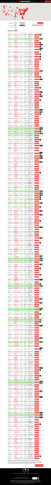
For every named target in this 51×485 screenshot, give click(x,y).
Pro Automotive (16, 44)
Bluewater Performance (16, 96)
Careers (28, 473)
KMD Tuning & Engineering (16, 342)
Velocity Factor (16, 430)
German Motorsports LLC (17, 379)
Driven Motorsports (16, 368)
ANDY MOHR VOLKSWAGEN (16, 176)
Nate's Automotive (16, 304)
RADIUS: (15, 27)
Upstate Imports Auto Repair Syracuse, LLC (16, 249)
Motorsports (13, 1)
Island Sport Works (16, 364)
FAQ (16, 473)
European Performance (16, 59)
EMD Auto (15, 79)
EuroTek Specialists (16, 131)
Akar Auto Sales (16, 351)
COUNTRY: (15, 22)
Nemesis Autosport (16, 441)
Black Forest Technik (16, 321)
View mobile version (25, 475)
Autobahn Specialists (16, 40)
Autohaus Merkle (17, 178)
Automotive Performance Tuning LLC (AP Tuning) (16, 279)
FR (43, 1)
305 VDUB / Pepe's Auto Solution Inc (16, 433)
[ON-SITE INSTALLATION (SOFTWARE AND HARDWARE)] (22, 25)
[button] (23, 18)
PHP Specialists (16, 128)
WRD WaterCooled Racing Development (16, 56)
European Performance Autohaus (16, 277)
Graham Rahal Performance (16, 175)
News (10, 1)
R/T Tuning (15, 325)
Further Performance (16, 114)
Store (31, 473)
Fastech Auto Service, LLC (16, 214)
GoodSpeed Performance (16, 104)
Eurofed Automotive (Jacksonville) (16, 389)
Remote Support (35, 473)
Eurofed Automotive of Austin (16, 167)
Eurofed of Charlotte (16, 266)
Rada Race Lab (16, 139)
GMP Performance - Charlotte (16, 264)
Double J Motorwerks (16, 42)
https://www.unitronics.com (37, 483)
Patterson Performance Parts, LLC (16, 110)
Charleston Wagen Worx (16, 366)
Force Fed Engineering (16, 377)
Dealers (5, 1)
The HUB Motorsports (16, 98)
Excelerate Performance (16, 382)
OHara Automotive (16, 168)
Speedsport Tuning (16, 353)
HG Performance (16, 94)
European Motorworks (16, 195)
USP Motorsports (17, 428)
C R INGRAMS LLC (16, 247)
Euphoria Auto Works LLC (16, 160)
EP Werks (15, 180)
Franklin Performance (16, 212)
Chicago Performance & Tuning (16, 150)
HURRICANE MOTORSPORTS (16, 46)
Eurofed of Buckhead (16, 229)
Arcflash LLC (16, 49)
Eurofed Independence (16, 438)
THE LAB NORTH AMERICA (16, 436)
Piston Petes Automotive (16, 120)
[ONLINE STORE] (20, 25)
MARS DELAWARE (16, 197)
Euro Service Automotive (16, 272)
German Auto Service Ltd (16, 172)
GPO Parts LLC (16, 191)
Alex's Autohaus (16, 66)
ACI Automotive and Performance (17, 284)
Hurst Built (16, 450)
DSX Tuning (15, 153)
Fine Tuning (16, 34)
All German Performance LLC (17, 242)
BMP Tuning (16, 133)
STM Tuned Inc (16, 444)
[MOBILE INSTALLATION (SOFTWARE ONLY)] (24, 25)
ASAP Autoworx (16, 334)
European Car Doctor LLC (16, 424)
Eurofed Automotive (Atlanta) (16, 232)
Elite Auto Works (17, 454)
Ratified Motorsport (16, 112)
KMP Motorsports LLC (17, 193)
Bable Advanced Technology (16, 223)
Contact (16, 1)
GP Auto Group (16, 290)
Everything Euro (16, 262)
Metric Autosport (16, 83)
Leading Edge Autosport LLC (16, 318)
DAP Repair (15, 260)
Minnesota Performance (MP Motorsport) (17, 116)
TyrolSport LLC (16, 355)
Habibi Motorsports (16, 148)
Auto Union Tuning (16, 77)
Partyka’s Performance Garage (16, 164)
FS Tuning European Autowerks (16, 420)
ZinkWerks (15, 137)
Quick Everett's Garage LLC (16, 211)
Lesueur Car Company (16, 106)
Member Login (47, 1)
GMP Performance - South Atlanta (16, 238)
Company (7, 1)
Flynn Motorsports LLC (17, 446)
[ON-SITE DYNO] (23, 25)
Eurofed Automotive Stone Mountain (16, 240)
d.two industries (16, 141)
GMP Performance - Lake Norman (16, 256)
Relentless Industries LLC (16, 443)
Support (14, 473)
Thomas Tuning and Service (16, 217)
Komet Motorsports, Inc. (16, 146)
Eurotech (15, 118)
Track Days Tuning (16, 189)
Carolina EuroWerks (16, 274)
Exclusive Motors (15, 456)
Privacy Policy (20, 473)
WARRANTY (24, 473)
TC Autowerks (16, 448)
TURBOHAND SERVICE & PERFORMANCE (16, 358)
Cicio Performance (16, 227)
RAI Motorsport (16, 306)
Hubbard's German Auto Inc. (17, 52)
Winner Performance (16, 323)
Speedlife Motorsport (16, 401)
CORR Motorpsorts (16, 426)
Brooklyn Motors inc (16, 359)
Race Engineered (16, 245)
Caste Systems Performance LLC (17, 344)
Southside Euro (16, 391)
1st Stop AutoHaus (15, 185)
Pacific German (16, 87)
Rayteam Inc (16, 403)
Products (2, 1)
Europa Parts (16, 336)
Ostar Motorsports (16, 417)
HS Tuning (15, 199)
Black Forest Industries (16, 319)
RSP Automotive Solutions (16, 422)
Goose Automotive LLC (16, 170)
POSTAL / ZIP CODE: (15, 25)
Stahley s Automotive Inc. (16, 270)
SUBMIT (16, 29)
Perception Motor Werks (16, 301)
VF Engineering (16, 458)
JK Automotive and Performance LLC (17, 346)
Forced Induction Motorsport (17, 288)
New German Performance (16, 286)
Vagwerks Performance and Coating (17, 252)
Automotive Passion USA (16, 452)
